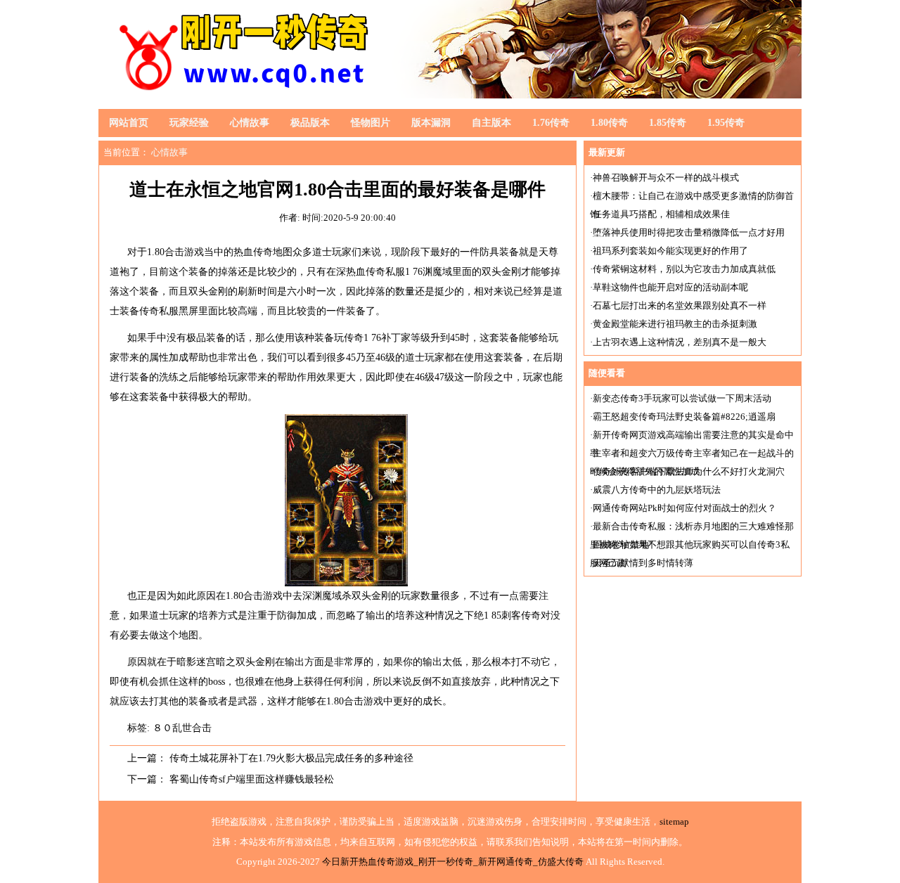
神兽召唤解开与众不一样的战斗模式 (666, 177)
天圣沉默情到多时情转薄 (643, 562)
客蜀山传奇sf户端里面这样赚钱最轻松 (251, 779)
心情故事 (249, 122)
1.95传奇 (726, 122)
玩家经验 (189, 122)
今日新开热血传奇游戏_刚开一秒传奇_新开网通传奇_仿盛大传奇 (453, 861)
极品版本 (310, 122)
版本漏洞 (431, 122)
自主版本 (491, 122)
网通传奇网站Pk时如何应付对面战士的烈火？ (684, 508)
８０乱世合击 (182, 728)
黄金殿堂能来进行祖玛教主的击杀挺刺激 (675, 323)
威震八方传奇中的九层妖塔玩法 (657, 489)
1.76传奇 (551, 122)
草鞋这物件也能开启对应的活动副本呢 (670, 287)
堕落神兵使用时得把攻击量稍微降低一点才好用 (689, 232)
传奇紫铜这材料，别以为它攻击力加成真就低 (684, 269)
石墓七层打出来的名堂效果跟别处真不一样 (679, 305)
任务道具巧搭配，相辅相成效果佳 (661, 214)
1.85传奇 (667, 122)
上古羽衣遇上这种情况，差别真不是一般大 (679, 342)
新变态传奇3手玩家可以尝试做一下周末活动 (682, 398)
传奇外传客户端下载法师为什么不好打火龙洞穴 (689, 471)
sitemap (674, 821)
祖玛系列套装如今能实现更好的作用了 (670, 250)
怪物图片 (370, 122)
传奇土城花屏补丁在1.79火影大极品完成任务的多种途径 (291, 758)
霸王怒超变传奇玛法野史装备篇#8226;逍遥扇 (684, 416)
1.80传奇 (609, 122)
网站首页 (128, 122)
